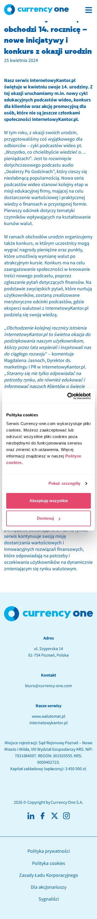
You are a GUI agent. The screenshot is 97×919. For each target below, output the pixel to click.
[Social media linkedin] (30, 815)
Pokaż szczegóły (64, 483)
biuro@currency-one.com (48, 686)
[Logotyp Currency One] (36, 9)
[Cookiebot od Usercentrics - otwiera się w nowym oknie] (68, 396)
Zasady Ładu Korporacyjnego (48, 875)
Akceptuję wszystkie (48, 500)
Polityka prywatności (48, 851)
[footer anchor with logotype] (48, 613)
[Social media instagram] (66, 815)
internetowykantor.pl (48, 723)
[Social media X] (54, 815)
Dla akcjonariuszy (48, 887)
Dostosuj (45, 518)
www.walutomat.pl (48, 716)
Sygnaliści (49, 899)
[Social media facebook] (42, 815)
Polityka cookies (48, 863)
